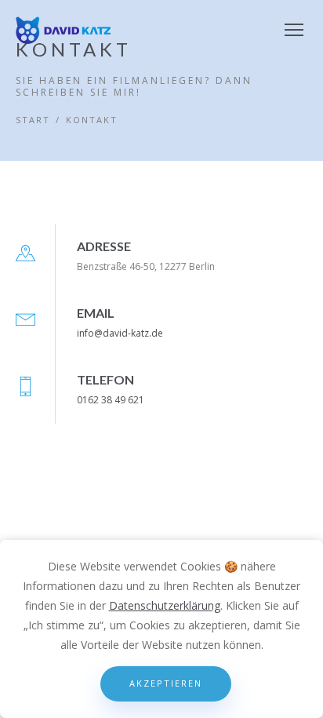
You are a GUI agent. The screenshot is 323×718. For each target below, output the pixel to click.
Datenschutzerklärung (164, 605)
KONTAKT (92, 120)
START (33, 120)
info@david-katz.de (120, 333)
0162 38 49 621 (110, 399)
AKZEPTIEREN (165, 683)
